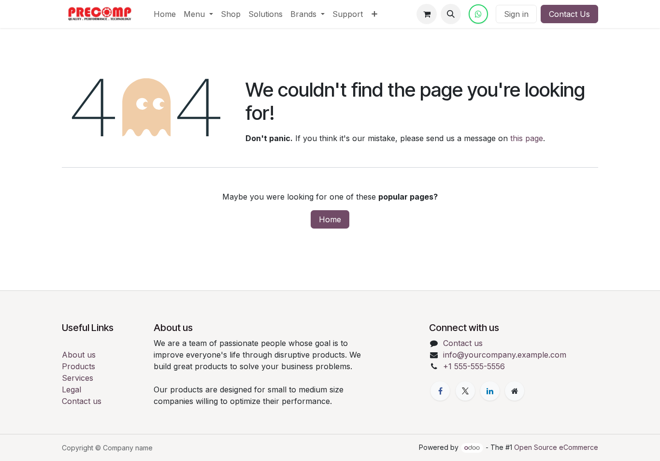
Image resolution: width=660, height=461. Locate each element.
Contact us (81, 401)
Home (330, 219)
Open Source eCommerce (556, 447)
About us (79, 355)
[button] (451, 14)
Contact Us (569, 14)
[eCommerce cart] (426, 14)
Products (78, 366)
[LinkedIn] (490, 391)
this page (526, 138)
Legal (71, 389)
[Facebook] (440, 391)
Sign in (516, 14)
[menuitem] (165, 14)
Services (77, 378)
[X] (465, 391)
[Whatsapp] (478, 14)
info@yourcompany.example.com (504, 355)
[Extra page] (514, 391)
